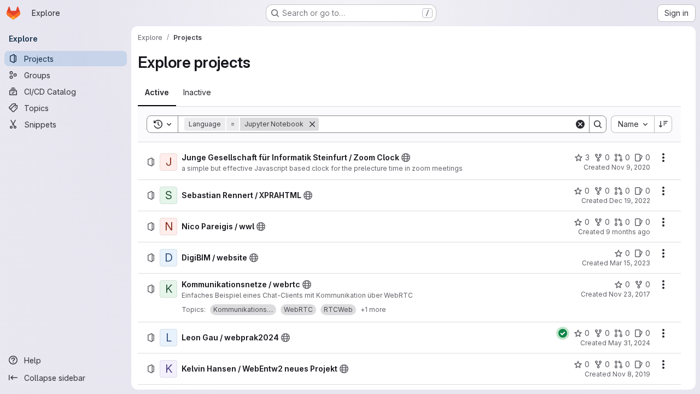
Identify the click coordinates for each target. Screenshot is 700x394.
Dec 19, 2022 (629, 200)
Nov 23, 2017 (629, 294)
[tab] (157, 92)
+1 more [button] (373, 309)
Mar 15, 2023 (630, 263)
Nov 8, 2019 (631, 374)
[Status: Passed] (562, 333)
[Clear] (580, 124)
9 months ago (628, 232)
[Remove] (312, 124)
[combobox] (632, 124)
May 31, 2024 (629, 343)
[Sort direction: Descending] (663, 124)
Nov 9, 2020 (630, 167)
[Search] (597, 124)
